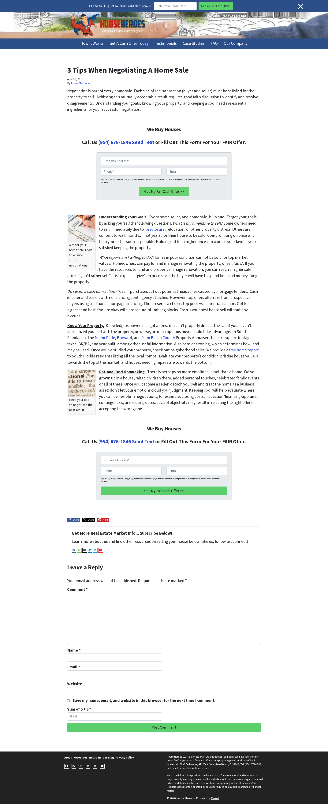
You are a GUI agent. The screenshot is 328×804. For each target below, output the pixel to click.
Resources (80, 757)
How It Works (91, 43)
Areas (68, 757)
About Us (220, 22)
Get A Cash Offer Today (129, 43)
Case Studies (193, 43)
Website (74, 684)
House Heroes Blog (101, 757)
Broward (124, 338)
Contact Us (239, 22)
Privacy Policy (125, 757)
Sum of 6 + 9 (79, 709)
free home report (244, 350)
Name (74, 650)
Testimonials (166, 43)
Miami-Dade (105, 338)
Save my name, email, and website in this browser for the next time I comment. (144, 701)
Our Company (236, 43)
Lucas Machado (80, 83)
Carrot (215, 798)
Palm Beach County (158, 338)
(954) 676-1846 (234, 16)
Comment (77, 589)
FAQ (214, 43)
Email (73, 667)
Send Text (142, 142)
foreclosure (155, 229)
